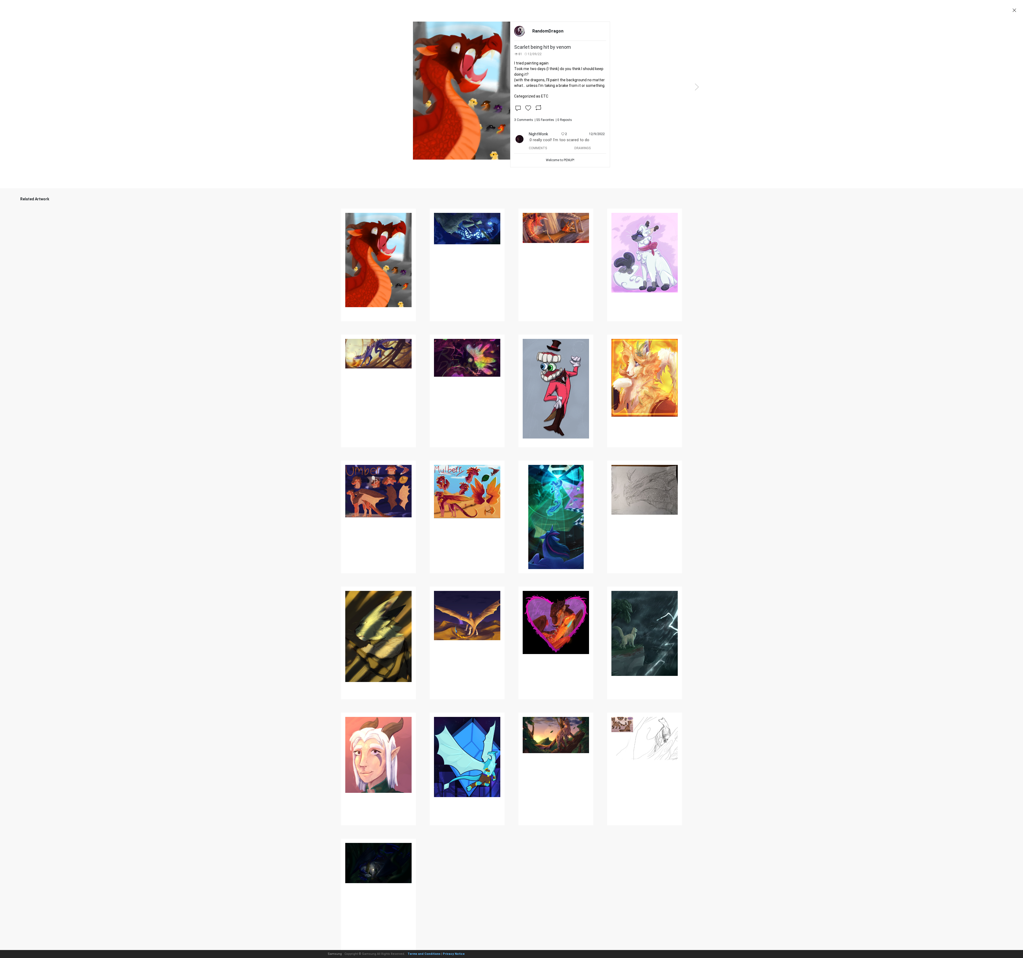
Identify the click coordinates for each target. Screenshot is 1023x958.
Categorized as (531, 96)
